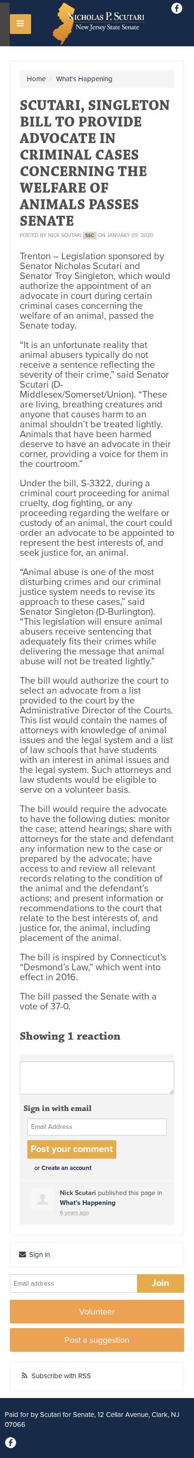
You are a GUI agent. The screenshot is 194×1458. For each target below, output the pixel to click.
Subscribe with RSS (61, 1376)
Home (36, 79)
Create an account (66, 1168)
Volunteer (97, 1311)
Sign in (38, 1254)
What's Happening (84, 79)
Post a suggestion (97, 1340)
